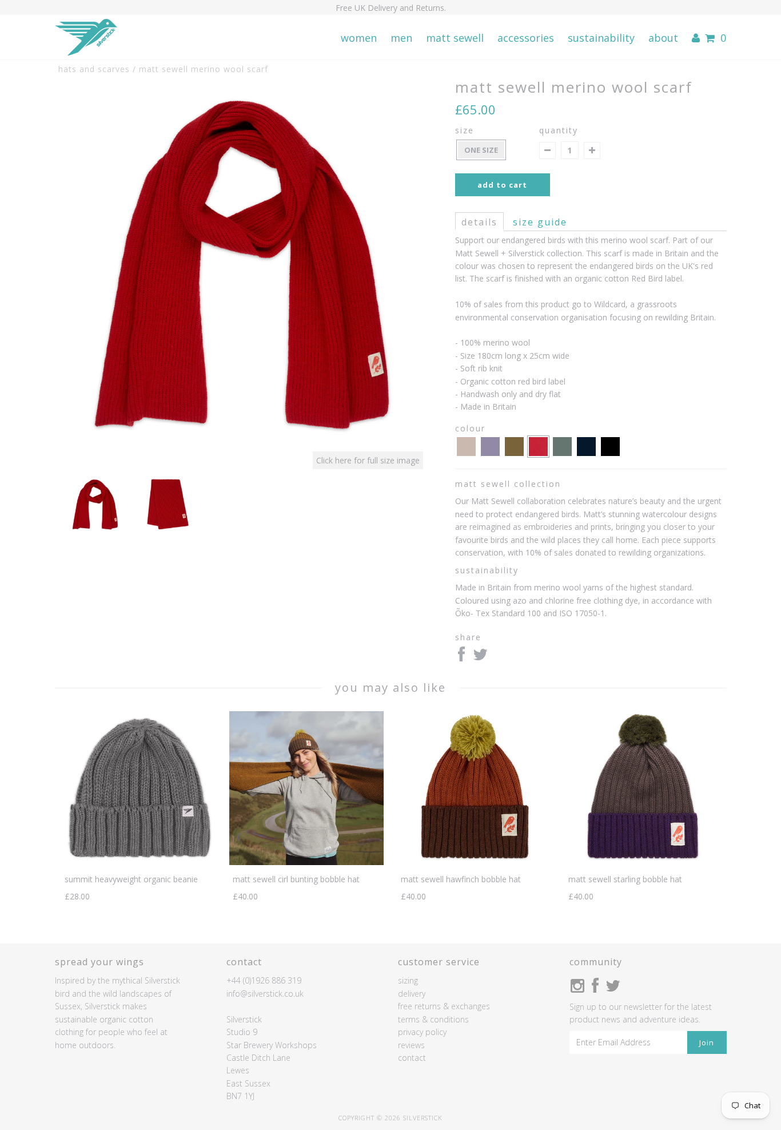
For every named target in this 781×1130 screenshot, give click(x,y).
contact (412, 1057)
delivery (411, 993)
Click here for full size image (368, 460)
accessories (525, 38)
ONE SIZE (481, 150)
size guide (540, 222)
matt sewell (455, 38)
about (663, 38)
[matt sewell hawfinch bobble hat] (474, 862)
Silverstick (423, 1117)
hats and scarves (94, 69)
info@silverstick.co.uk (265, 993)
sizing (408, 980)
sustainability (601, 38)
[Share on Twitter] (480, 657)
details (479, 222)
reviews (411, 1045)
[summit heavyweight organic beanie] (139, 862)
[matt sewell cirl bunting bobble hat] (306, 862)
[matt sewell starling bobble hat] (642, 862)
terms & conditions (433, 1019)
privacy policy (422, 1031)
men (401, 38)
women (359, 38)
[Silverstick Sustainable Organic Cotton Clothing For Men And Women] (86, 37)
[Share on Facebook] (461, 657)
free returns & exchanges (444, 1006)
